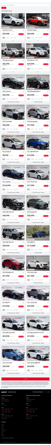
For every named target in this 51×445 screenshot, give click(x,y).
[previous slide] (2, 20)
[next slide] (24, 20)
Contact (2, 435)
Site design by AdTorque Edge (44, 442)
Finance (2, 431)
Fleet (2, 432)
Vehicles (2, 425)
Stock (2, 427)
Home (2, 424)
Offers (2, 428)
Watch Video (21, 88)
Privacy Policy (13, 442)
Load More (25, 378)
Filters (4, 7)
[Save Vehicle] (23, 30)
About (2, 434)
